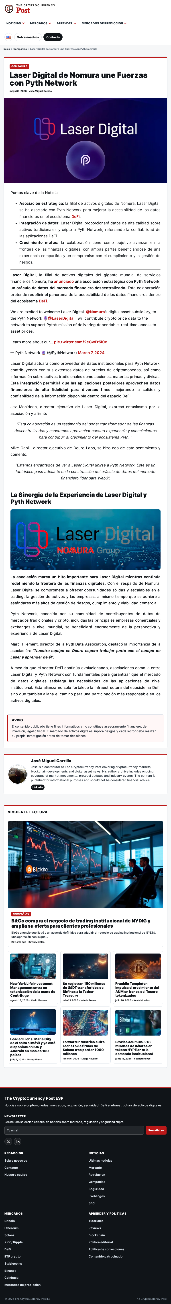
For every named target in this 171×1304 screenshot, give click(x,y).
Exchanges (97, 1196)
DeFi (75, 216)
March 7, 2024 (91, 352)
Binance (10, 1270)
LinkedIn (38, 787)
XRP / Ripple (13, 1242)
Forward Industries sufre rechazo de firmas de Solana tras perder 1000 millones (84, 1048)
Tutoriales (96, 1221)
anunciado (64, 281)
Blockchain (97, 1235)
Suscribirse (156, 1130)
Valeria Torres (88, 1000)
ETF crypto (12, 1256)
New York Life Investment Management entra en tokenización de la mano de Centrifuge (32, 990)
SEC (92, 1203)
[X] (8, 1141)
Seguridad (96, 1189)
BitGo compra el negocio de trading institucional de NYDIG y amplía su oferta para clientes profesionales (81, 923)
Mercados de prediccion (102, 23)
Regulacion (97, 1174)
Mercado (95, 1167)
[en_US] (8, 37)
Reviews (95, 1228)
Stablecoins (13, 1263)
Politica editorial (101, 1242)
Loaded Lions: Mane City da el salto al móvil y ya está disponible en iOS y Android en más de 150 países (32, 1047)
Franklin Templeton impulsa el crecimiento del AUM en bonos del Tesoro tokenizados (137, 990)
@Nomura (95, 312)
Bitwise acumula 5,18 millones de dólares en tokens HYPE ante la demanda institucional (134, 1048)
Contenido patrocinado (105, 1256)
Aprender (65, 23)
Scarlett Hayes (142, 1058)
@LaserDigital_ (62, 318)
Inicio (7, 49)
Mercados (38, 23)
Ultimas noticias (100, 1160)
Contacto (53, 37)
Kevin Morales (36, 942)
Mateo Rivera (34, 1059)
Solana (9, 1235)
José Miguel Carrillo (40, 91)
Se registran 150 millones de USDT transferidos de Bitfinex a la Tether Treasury (84, 990)
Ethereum (11, 1228)
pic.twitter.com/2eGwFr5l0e (80, 342)
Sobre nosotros (28, 37)
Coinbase (11, 1277)
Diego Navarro (89, 1058)
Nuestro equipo (15, 1174)
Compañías (20, 49)
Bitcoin (9, 1221)
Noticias (13, 23)
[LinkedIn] (17, 1141)
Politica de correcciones (106, 1249)
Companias (97, 1182)
